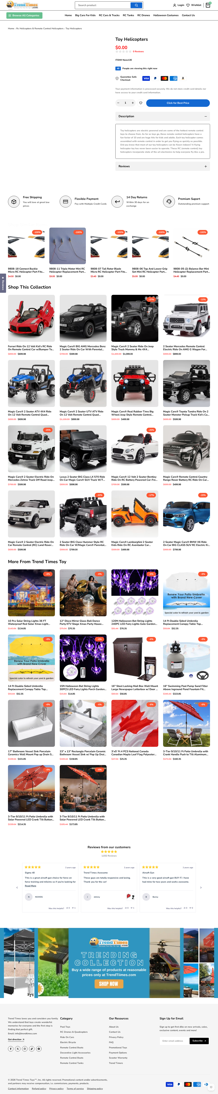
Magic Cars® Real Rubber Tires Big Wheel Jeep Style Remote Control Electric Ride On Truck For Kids (132, 413)
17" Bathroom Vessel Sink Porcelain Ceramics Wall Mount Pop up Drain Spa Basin (31, 753)
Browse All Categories (25, 15)
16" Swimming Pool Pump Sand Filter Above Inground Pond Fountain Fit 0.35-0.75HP (185, 688)
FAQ (111, 1042)
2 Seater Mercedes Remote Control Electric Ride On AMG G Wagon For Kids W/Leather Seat (184, 348)
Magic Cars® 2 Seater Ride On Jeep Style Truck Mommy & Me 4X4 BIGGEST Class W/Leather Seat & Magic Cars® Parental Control (132, 348)
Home (11, 28)
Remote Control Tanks (71, 1063)
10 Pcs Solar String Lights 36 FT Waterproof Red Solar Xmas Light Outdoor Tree (28, 623)
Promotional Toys (118, 1047)
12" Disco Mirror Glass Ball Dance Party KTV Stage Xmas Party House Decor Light (80, 623)
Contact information (18, 1088)
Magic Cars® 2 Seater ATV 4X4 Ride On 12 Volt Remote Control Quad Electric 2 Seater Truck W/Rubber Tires (31, 413)
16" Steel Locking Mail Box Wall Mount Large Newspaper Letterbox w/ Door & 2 (134, 688)
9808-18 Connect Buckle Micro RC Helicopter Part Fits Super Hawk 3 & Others (25, 270)
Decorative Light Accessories (75, 1052)
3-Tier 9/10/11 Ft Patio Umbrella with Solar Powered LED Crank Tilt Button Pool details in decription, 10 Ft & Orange (82, 818)
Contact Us (114, 1031)
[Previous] (17, 887)
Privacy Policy (116, 1037)
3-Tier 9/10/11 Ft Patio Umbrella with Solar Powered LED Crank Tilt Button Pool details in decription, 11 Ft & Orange (30, 818)
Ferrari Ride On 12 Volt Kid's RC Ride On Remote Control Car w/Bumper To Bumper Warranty (30, 348)
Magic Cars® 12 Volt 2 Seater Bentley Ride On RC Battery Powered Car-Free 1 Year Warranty (134, 478)
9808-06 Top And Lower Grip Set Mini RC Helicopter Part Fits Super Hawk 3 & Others (149, 270)
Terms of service (75, 1088)
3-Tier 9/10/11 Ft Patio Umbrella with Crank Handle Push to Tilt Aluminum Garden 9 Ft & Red (185, 753)
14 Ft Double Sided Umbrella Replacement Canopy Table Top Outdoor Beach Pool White (182, 623)
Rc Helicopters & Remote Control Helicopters (40, 28)
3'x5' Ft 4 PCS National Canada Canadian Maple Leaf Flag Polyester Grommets (132, 753)
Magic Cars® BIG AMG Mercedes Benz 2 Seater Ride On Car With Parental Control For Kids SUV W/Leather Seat (83, 348)
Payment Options (118, 1052)
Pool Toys (65, 1026)
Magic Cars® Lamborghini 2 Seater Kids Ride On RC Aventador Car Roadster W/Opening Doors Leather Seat (132, 544)
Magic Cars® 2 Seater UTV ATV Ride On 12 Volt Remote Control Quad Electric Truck (81, 413)
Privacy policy (56, 1088)
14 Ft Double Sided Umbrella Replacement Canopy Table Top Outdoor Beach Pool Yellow (27, 688)
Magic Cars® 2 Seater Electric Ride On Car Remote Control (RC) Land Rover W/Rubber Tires (31, 544)
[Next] (201, 887)
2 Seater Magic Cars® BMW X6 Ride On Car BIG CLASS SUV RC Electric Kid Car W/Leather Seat (186, 544)
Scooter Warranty (118, 1057)
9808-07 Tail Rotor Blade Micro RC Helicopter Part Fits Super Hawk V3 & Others (108, 270)
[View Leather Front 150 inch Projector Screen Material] (194, 897)
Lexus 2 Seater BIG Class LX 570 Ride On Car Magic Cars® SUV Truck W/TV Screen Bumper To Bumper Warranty (82, 478)
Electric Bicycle (68, 1042)
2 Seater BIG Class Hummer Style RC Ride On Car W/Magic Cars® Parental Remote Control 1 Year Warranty (82, 544)
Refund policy (39, 1088)
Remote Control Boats (71, 1047)
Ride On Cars (67, 1037)
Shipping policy (95, 1088)
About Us (114, 1026)
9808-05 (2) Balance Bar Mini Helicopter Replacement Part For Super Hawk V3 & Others (191, 270)
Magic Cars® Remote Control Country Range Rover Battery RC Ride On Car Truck (185, 478)
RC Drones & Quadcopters (74, 1031)
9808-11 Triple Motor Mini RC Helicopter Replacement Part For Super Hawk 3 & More (67, 270)
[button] (129, 52)
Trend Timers (116, 1063)
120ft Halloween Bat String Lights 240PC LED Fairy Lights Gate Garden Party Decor (133, 623)
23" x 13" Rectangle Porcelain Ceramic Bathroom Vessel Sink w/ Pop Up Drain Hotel (83, 753)
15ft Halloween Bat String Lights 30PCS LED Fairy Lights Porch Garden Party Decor (82, 688)
